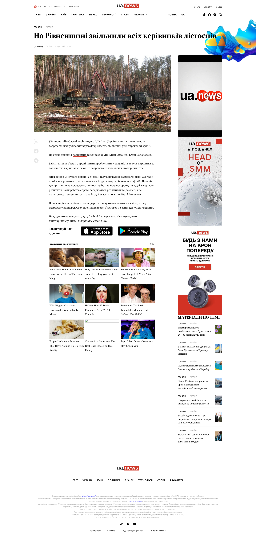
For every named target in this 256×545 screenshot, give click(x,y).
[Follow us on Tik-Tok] (204, 14)
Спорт (125, 14)
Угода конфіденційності (132, 530)
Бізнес (93, 14)
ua (183, 14)
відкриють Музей (89, 221)
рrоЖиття (140, 14)
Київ (64, 14)
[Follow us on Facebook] (209, 14)
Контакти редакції (157, 530)
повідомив (80, 155)
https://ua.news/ (89, 496)
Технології (109, 14)
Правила (111, 530)
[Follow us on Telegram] (214, 14)
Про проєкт (95, 530)
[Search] (220, 14)
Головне (38, 27)
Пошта (172, 14)
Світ (38, 14)
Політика (77, 14)
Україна (51, 14)
